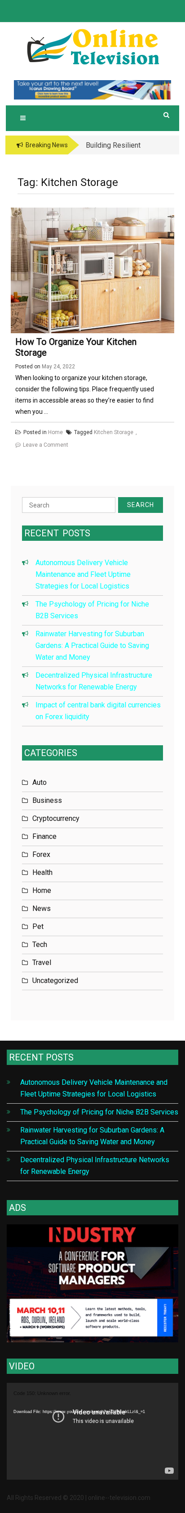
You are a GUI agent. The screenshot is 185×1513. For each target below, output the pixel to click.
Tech (39, 944)
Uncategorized (55, 980)
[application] (92, 1431)
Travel (41, 962)
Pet (38, 926)
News (41, 908)
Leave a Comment (45, 445)
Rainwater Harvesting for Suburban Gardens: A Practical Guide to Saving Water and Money (92, 645)
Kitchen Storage (113, 432)
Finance (44, 836)
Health (42, 872)
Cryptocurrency (55, 818)
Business (47, 800)
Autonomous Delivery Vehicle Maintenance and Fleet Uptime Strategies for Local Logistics (83, 574)
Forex (41, 854)
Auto (39, 782)
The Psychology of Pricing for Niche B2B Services (99, 1112)
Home (55, 432)
